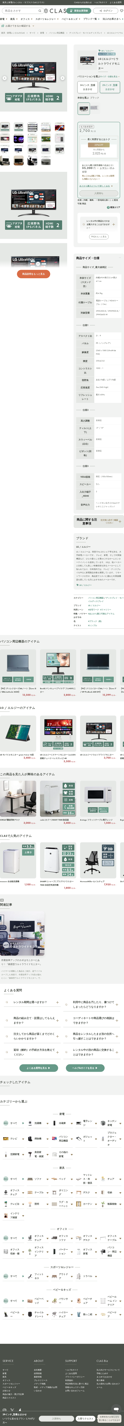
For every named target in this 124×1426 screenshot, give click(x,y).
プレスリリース (40, 1380)
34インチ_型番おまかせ (87, 87)
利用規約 (69, 1380)
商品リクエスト (9, 1398)
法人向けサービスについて (108, 1370)
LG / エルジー (94, 605)
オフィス (6, 1380)
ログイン (108, 10)
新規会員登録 (81, 10)
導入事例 (100, 1380)
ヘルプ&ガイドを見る (83, 1068)
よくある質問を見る (37, 1068)
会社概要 (38, 1370)
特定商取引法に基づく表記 (76, 1384)
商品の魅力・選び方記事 (13, 1394)
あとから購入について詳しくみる (94, 186)
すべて (32, 33)
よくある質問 (115, 2)
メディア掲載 (40, 1384)
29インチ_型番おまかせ (110, 87)
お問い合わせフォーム (75, 1391)
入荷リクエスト (85, 1418)
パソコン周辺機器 (56, 33)
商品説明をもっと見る (33, 274)
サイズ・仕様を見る (109, 76)
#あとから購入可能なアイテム (101, 613)
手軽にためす (102, 1373)
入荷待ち (98, 193)
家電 (42, 33)
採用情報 (38, 1373)
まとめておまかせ (104, 1377)
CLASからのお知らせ (83, 2)
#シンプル (92, 625)
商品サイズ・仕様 (87, 258)
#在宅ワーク (93, 609)
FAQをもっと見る (99, 237)
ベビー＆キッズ (9, 1387)
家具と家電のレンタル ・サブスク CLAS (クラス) (23, 2)
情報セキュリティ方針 (75, 1387)
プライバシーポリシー (75, 1377)
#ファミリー (105, 609)
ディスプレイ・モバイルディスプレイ (85, 33)
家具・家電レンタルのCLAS (13, 33)
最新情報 (38, 1377)
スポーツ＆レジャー (11, 1384)
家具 (4, 1377)
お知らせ (6, 1391)
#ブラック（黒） (95, 621)
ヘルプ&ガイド (100, 2)
